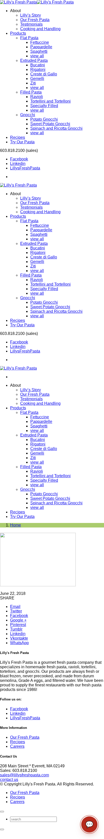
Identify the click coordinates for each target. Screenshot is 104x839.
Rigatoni (37, 69)
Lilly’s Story (30, 15)
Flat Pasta (29, 38)
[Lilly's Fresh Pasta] (37, 2)
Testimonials (31, 24)
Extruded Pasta (34, 60)
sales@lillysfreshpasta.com (24, 775)
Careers (17, 746)
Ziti (33, 83)
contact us (9, 779)
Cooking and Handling (40, 29)
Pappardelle (41, 47)
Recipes (17, 742)
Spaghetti (38, 51)
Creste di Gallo (43, 74)
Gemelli (37, 78)
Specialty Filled (44, 106)
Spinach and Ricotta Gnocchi (56, 128)
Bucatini (37, 65)
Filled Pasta (31, 92)
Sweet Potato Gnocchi (50, 124)
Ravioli (36, 97)
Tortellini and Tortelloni (50, 101)
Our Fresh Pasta (34, 20)
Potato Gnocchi (44, 119)
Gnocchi (27, 115)
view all (37, 56)
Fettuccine (39, 42)
